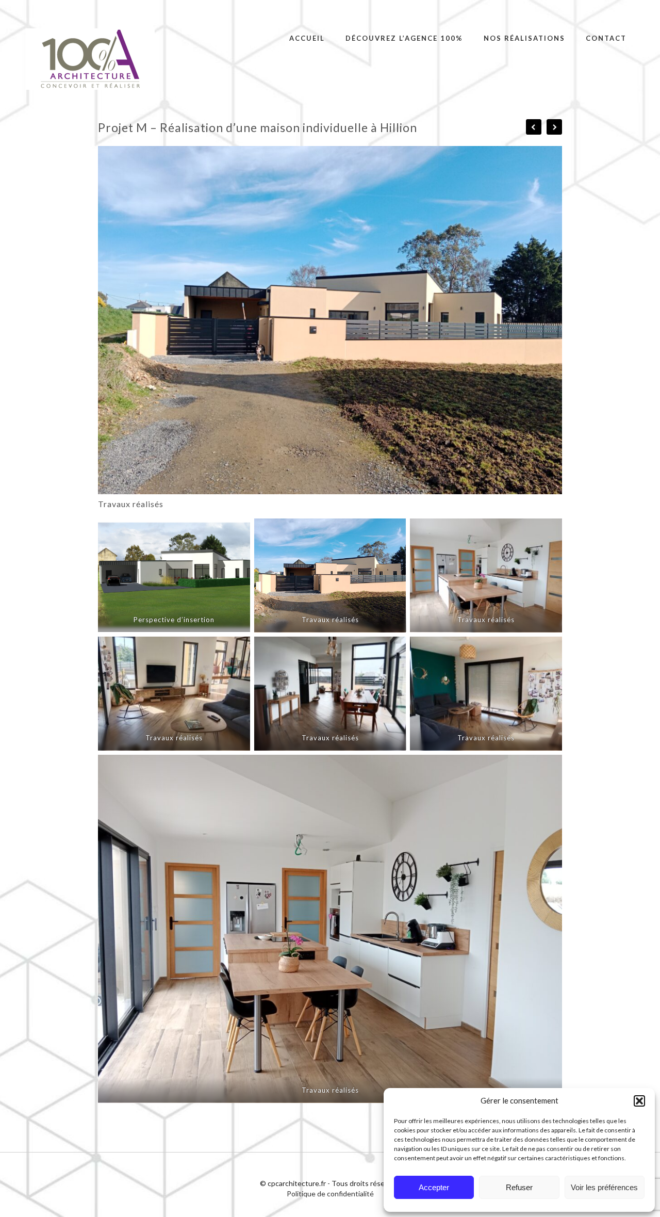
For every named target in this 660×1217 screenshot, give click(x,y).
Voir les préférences (604, 1187)
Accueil (307, 38)
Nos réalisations (524, 38)
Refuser (519, 1187)
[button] (639, 1101)
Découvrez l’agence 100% (404, 38)
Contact (606, 38)
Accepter (434, 1187)
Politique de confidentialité (330, 1193)
